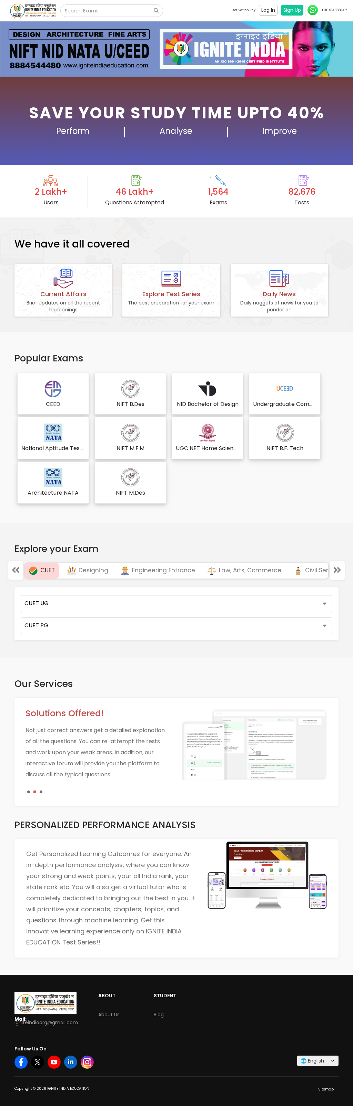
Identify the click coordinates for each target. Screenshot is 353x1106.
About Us (109, 1014)
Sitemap (326, 1089)
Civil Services (323, 570)
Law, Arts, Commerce (249, 570)
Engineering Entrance (162, 570)
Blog (159, 1014)
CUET (47, 570)
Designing (92, 570)
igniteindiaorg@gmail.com (46, 1022)
